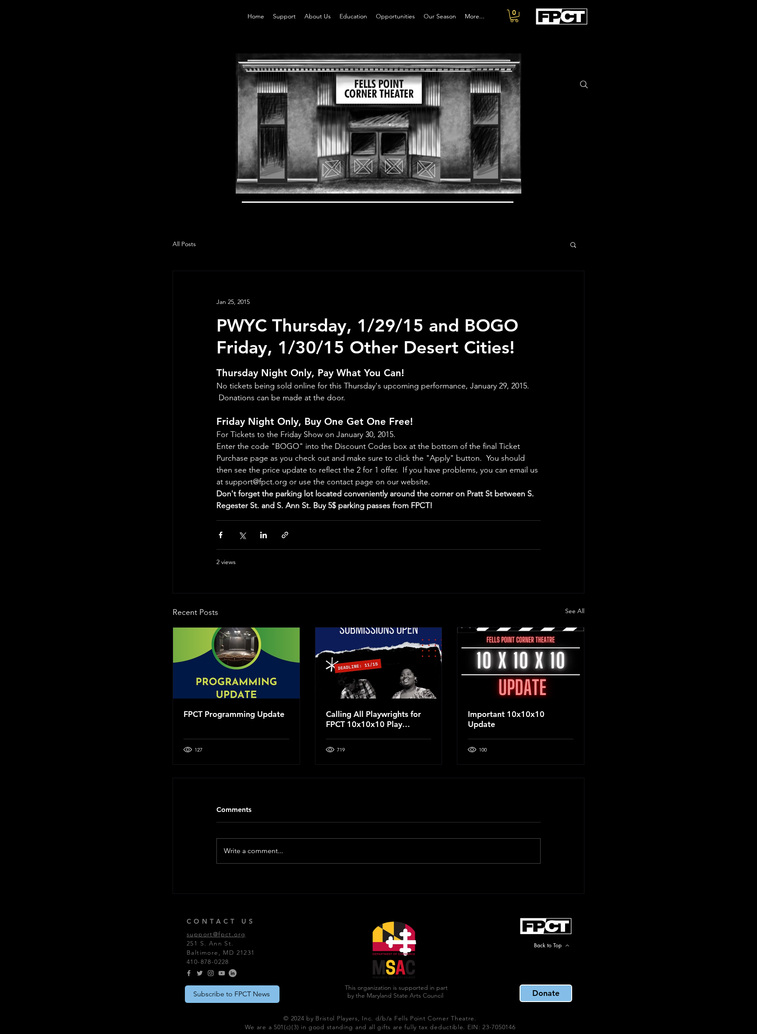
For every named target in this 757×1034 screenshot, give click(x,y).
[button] (514, 16)
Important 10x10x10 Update (506, 719)
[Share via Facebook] (220, 535)
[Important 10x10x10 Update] (520, 663)
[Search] (584, 84)
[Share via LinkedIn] (263, 535)
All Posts (184, 244)
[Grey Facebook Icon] (189, 973)
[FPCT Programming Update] (236, 663)
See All (574, 611)
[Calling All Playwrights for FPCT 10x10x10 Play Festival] (378, 663)
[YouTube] (222, 973)
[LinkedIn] (233, 973)
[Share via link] (285, 535)
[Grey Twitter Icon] (200, 973)
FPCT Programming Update (234, 714)
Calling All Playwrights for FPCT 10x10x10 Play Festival (373, 719)
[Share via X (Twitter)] (242, 535)
